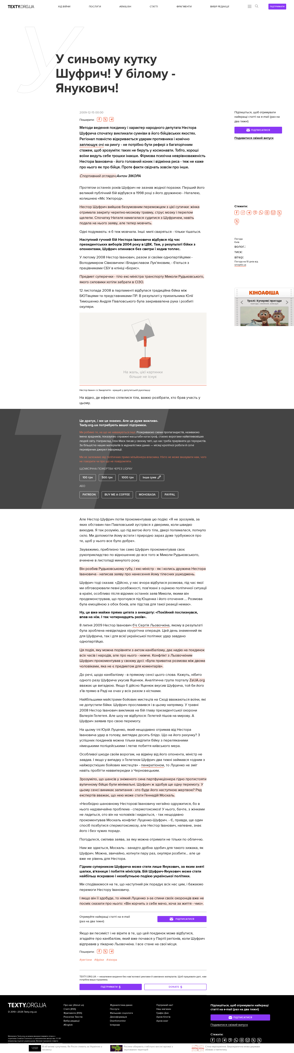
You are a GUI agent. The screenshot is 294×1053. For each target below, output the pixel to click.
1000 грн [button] (128, 477)
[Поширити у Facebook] (99, 119)
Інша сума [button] (149, 477)
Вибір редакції (72, 1020)
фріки (100, 960)
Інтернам (115, 1024)
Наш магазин (163, 1009)
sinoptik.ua (240, 264)
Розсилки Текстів (73, 1016)
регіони (86, 960)
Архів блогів (163, 1016)
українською (29, 1041)
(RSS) (73, 1009)
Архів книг (162, 1020)
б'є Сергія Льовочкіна (151, 625)
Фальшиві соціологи (121, 1013)
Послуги (114, 1009)
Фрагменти (70, 1013)
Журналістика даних (121, 1005)
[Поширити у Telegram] (111, 119)
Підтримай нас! (164, 1005)
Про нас (68, 1005)
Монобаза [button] (147, 494)
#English (68, 1024)
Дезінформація (118, 1016)
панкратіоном (152, 765)
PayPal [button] (170, 494)
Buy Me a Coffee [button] (117, 494)
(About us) (78, 1005)
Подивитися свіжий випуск (254, 138)
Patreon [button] (89, 494)
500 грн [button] (107, 477)
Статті (67, 1009)
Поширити (86, 120)
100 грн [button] (88, 477)
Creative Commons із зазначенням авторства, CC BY (39, 1038)
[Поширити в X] (105, 119)
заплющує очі (91, 144)
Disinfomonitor (118, 1020)
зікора (112, 960)
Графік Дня (162, 1013)
